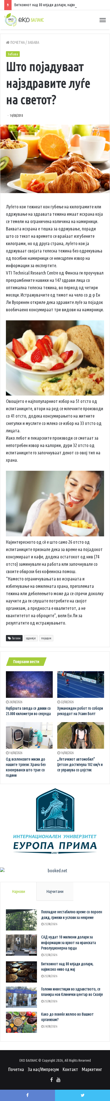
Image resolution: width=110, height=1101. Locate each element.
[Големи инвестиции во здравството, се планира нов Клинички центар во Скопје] (21, 997)
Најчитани (54, 891)
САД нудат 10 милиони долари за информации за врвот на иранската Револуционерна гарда (68, 942)
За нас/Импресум (43, 1069)
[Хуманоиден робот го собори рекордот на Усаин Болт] (80, 684)
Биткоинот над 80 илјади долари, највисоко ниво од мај (57, 5)
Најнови (18, 891)
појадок (46, 638)
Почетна (17, 42)
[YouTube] (58, 1080)
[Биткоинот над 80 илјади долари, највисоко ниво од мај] (21, 972)
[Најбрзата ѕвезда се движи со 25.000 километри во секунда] (29, 684)
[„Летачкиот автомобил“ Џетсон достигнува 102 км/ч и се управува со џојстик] (80, 735)
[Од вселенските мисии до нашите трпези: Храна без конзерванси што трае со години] (29, 735)
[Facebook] (51, 1080)
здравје (31, 638)
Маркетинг (92, 1069)
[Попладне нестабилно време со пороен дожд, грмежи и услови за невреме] (21, 920)
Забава (33, 42)
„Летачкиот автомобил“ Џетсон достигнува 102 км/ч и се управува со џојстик (80, 764)
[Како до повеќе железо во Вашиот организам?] (21, 1022)
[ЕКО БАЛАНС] (24, 20)
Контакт (70, 1069)
